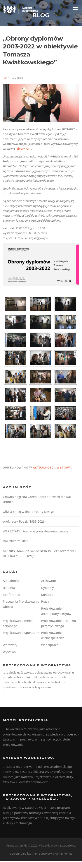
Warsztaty (10, 645)
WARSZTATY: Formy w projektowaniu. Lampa (35, 531)
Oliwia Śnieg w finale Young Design (28, 512)
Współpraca (49, 645)
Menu (75, 9)
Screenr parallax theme (25, 853)
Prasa (45, 601)
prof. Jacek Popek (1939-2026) (24, 521)
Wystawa (64, 467)
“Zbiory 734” (23, 149)
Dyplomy (47, 588)
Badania (9, 588)
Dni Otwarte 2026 (15, 541)
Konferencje (12, 595)
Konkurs (47, 595)
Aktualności (44, 467)
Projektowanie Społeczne (21, 633)
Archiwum (48, 581)
